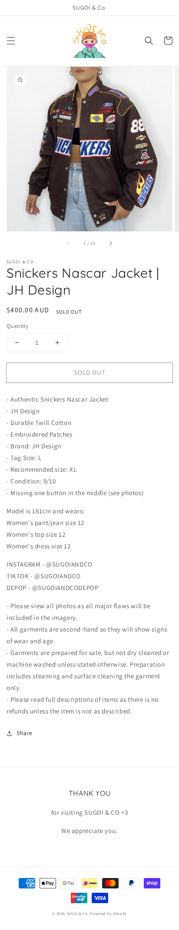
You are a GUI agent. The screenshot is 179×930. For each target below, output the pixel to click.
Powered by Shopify (108, 913)
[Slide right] (110, 243)
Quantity (17, 326)
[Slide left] (68, 243)
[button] (10, 40)
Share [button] (25, 733)
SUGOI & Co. (78, 913)
